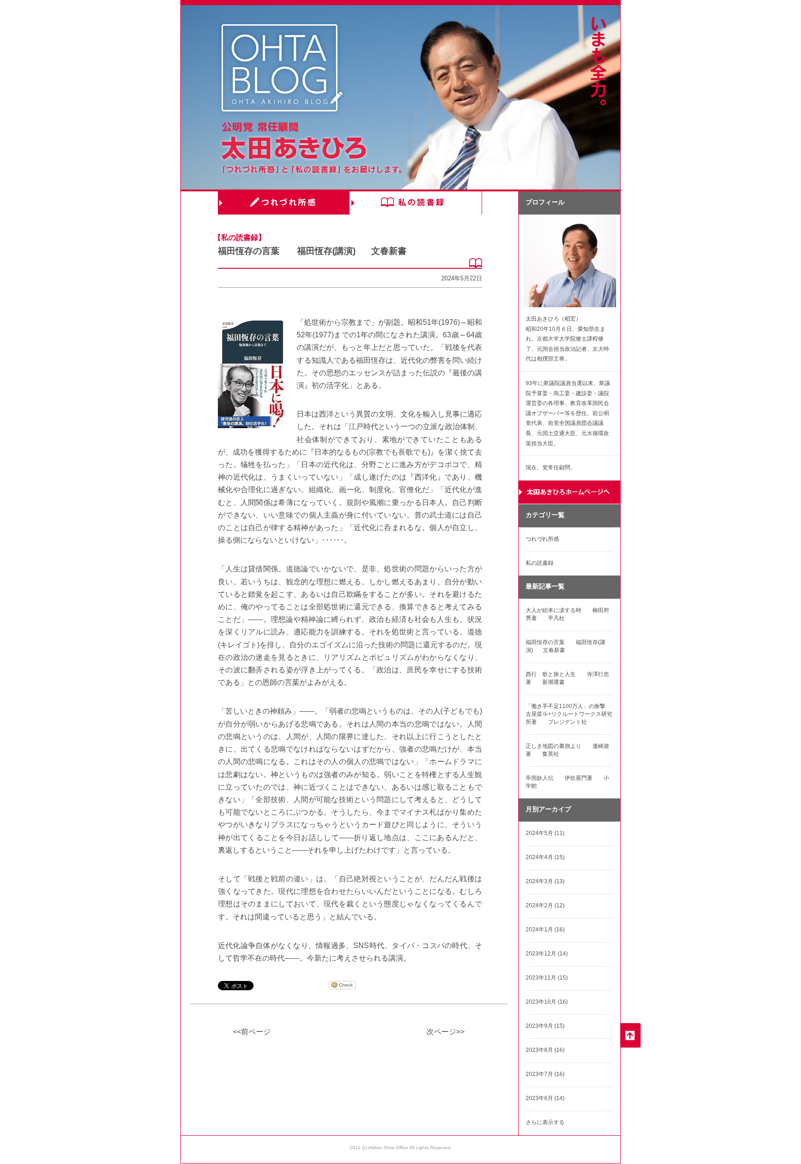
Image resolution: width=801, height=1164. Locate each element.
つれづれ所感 (284, 203)
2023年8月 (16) (545, 1050)
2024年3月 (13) (545, 881)
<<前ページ (252, 1032)
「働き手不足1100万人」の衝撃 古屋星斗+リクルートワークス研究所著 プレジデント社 (571, 714)
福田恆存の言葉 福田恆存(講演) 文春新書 (312, 251)
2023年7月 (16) (545, 1074)
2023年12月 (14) (547, 953)
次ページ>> (445, 1032)
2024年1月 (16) (545, 929)
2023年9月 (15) (545, 1026)
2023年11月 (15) (547, 977)
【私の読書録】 (240, 237)
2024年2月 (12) (545, 905)
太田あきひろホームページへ (569, 492)
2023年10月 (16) (547, 1002)
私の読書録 (416, 203)
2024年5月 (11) (545, 833)
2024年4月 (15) (545, 857)
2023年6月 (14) (545, 1098)
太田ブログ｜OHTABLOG (282, 69)
